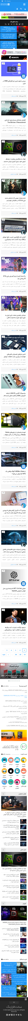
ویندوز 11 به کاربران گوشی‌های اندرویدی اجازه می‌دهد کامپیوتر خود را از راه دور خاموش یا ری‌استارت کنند (14, 512)
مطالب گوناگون (13, 174)
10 (24, 655)
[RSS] (6, 24)
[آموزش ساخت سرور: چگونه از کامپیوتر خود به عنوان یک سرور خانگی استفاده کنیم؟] (23, 951)
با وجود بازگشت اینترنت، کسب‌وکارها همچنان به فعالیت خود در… (10, 892)
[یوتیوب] (14, 52)
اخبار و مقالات (13, 96)
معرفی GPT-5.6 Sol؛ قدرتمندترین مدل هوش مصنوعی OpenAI (14, 589)
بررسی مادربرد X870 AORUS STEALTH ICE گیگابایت (10, 748)
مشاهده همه (5, 686)
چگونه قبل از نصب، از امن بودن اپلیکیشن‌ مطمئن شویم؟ (11, 946)
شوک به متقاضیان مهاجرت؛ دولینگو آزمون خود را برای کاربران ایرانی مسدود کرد (15, 161)
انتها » (3, 655)
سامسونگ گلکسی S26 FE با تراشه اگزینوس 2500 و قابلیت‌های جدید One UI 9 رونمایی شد (14, 395)
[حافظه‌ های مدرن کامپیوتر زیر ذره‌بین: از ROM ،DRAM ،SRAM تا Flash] (23, 929)
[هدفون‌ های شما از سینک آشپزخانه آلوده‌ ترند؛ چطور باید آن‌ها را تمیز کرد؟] (23, 935)
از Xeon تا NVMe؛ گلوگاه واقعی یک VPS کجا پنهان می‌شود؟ (15, 472)
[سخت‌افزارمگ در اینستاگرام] (14, 24)
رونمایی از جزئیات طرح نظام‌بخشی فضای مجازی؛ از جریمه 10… (11, 886)
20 (20, 655)
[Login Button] (17, 9)
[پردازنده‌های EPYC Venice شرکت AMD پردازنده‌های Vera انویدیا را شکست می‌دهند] (23, 827)
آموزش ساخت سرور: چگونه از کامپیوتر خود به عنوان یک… (10, 951)
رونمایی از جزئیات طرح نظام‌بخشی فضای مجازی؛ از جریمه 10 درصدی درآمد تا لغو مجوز (14, 551)
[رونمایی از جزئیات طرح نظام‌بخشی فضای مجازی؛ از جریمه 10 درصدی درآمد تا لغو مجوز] (14, 537)
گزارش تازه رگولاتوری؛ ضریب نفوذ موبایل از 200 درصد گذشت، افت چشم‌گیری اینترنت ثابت (14, 239)
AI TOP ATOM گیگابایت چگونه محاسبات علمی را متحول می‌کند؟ (11, 844)
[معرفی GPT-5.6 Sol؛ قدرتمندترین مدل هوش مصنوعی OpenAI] (14, 576)
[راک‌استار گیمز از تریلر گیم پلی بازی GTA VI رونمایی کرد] (14, 264)
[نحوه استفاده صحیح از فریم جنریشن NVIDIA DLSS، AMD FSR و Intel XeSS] (14, 913)
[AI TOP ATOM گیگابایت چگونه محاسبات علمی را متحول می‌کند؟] (23, 844)
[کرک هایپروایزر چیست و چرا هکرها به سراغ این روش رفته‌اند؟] (23, 940)
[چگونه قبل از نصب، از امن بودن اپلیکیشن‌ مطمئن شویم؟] (23, 946)
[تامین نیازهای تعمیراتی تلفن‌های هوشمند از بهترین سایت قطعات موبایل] (14, 342)
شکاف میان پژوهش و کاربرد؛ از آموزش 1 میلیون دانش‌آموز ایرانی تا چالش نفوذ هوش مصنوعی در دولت (14, 815)
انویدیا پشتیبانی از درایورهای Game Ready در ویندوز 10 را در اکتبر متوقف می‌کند (15, 434)
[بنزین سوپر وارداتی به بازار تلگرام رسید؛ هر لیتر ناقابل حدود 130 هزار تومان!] (22, 36)
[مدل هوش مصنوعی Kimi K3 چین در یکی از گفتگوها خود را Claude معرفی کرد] (23, 838)
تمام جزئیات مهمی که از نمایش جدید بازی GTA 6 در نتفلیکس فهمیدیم (15, 199)
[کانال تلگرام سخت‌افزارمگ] (11, 24)
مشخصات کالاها (6, 754)
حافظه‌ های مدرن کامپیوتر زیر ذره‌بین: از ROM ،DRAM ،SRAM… (10, 929)
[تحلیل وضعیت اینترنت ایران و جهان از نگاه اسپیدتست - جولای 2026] (23, 897)
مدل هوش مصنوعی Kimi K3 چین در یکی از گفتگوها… (11, 838)
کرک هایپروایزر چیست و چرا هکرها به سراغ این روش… (10, 940)
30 (16, 655)
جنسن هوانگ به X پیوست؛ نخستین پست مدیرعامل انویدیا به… (10, 821)
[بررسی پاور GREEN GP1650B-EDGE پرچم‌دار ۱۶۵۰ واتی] (22, 29)
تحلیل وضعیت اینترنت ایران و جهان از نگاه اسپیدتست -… (10, 897)
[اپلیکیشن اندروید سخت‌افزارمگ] (9, 24)
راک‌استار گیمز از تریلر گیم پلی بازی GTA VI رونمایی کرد (19, 976)
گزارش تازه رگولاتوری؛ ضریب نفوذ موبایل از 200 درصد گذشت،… (11, 875)
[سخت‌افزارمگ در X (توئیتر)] (20, 24)
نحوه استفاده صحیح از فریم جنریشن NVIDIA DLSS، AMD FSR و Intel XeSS (14, 923)
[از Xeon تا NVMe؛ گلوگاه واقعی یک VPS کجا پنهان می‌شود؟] (14, 459)
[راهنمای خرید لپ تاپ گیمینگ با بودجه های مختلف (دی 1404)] (14, 671)
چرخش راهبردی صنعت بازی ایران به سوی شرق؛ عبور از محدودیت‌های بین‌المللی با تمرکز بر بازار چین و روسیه (15, 317)
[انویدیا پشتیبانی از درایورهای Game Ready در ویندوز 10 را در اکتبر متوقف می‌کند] (14, 420)
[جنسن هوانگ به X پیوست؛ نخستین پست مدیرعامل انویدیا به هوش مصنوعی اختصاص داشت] (23, 821)
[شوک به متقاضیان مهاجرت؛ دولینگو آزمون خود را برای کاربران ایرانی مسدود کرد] (14, 147)
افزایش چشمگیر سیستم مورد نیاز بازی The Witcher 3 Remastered (15, 121)
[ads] (14, 14)
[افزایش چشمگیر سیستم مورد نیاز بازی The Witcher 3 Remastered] (14, 108)
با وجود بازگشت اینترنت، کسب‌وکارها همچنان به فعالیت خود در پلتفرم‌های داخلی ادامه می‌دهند (15, 630)
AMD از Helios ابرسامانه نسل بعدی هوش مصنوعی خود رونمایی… (10, 833)
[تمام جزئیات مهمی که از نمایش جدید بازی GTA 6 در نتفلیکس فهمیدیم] (14, 186)
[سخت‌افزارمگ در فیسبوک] (17, 24)
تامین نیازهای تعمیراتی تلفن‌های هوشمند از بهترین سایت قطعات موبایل (15, 355)
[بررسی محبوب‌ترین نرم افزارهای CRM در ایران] (14, 69)
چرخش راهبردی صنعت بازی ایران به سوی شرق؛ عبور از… (10, 881)
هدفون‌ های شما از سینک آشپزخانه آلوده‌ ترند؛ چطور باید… (11, 935)
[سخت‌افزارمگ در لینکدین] (23, 24)
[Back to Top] (14, 1002)
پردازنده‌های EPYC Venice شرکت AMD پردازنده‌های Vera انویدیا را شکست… (11, 827)
